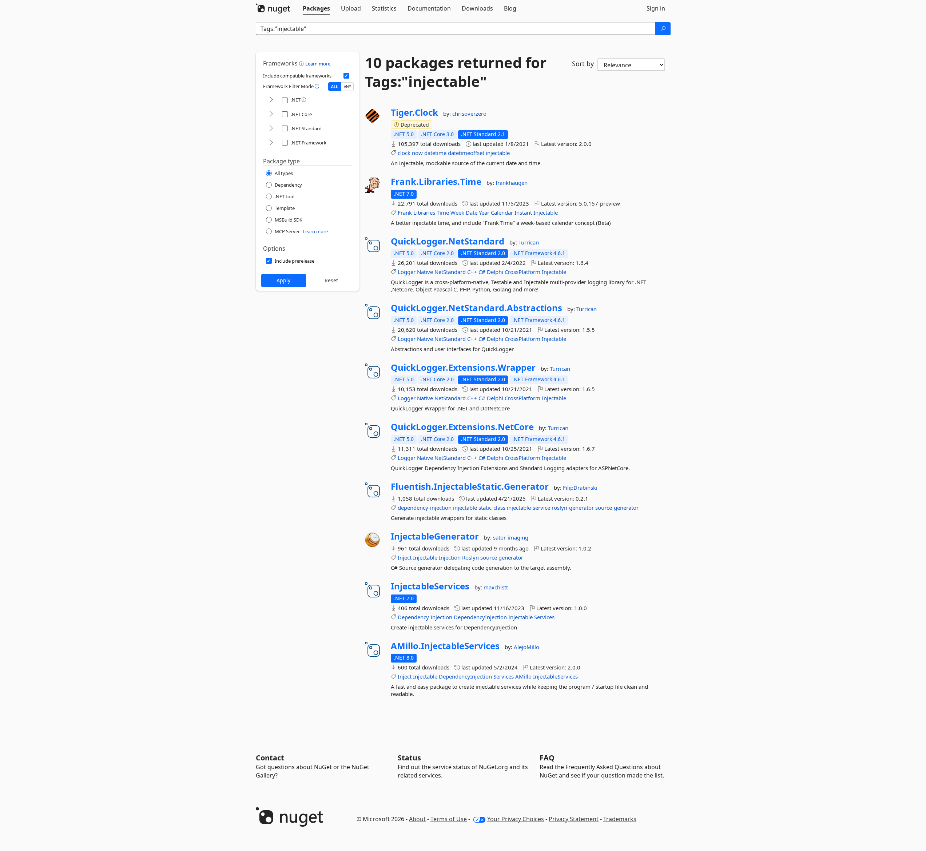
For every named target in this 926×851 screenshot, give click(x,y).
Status (409, 758)
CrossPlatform (522, 271)
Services (544, 617)
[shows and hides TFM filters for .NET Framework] (271, 143)
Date (471, 212)
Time (443, 212)
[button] (302, 63)
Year (484, 212)
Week (457, 212)
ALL (334, 86)
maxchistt (496, 587)
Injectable (545, 212)
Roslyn (470, 557)
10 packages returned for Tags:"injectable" (456, 72)
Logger (407, 271)
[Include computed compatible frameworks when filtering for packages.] (346, 75)
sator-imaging (510, 537)
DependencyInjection (480, 617)
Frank (405, 212)
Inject (405, 557)
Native (425, 271)
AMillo (523, 676)
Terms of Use (448, 819)
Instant (523, 212)
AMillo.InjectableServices (445, 646)
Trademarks (619, 819)
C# (481, 271)
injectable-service (528, 507)
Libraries (424, 212)
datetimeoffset (466, 152)
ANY (347, 86)
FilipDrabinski (580, 487)
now (417, 152)
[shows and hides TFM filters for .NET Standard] (271, 129)
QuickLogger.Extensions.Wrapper (463, 367)
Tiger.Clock (414, 112)
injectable (498, 152)
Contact (270, 758)
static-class (491, 507)
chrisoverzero (469, 113)
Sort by (583, 63)
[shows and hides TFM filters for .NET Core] (271, 114)
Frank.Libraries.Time (436, 182)
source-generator (617, 507)
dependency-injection (425, 507)
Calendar (502, 212)
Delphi (495, 271)
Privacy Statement (574, 819)
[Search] (663, 28)
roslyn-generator (573, 507)
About (417, 819)
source (488, 557)
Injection (450, 557)
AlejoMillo (526, 647)
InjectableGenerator (435, 536)
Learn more (317, 63)
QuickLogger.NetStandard (447, 241)
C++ (472, 271)
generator (510, 557)
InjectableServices (430, 586)
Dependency (413, 617)
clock (404, 152)
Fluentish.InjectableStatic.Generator (470, 486)
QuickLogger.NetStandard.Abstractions (476, 308)
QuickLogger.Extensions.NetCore (462, 427)
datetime (435, 152)
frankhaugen (512, 182)
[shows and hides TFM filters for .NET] (271, 100)
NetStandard (450, 271)
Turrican (528, 242)
